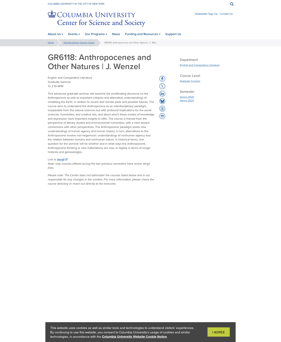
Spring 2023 (187, 100)
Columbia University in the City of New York (76, 3)
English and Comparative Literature (200, 65)
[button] (162, 79)
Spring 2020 (187, 97)
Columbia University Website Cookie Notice (134, 336)
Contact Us (226, 14)
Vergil (60, 159)
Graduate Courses (190, 81)
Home (51, 42)
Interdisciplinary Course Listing (79, 42)
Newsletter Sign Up (206, 14)
